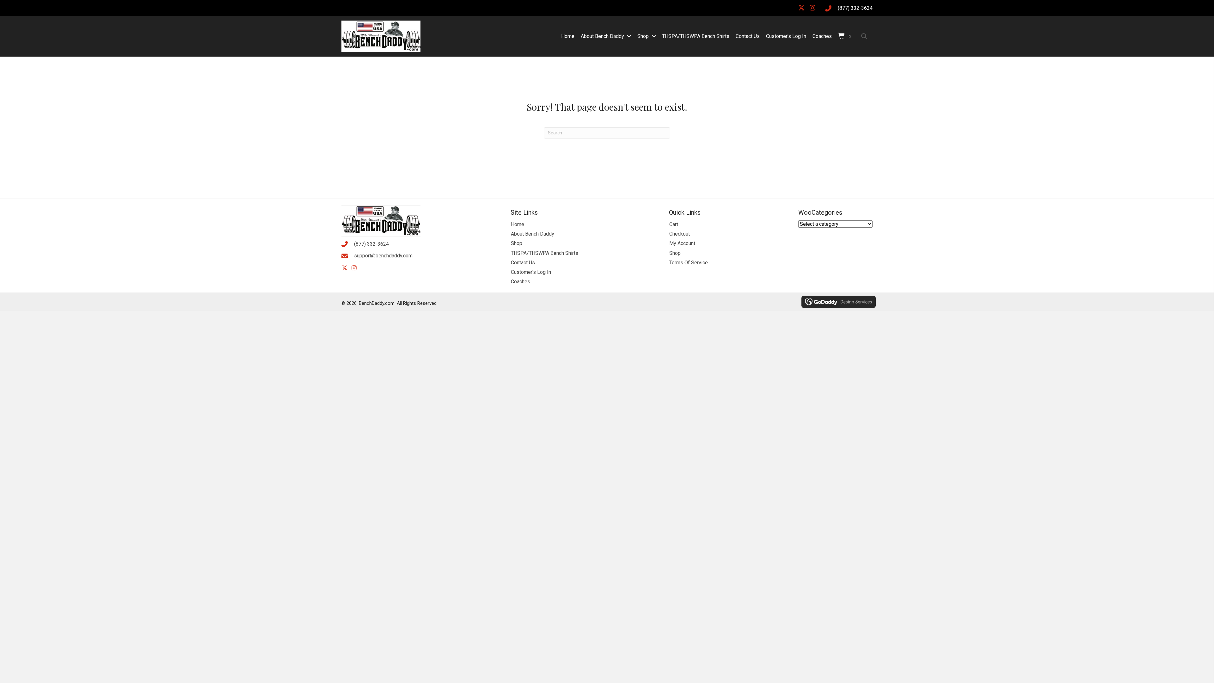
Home (517, 224)
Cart (673, 224)
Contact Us (523, 263)
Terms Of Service (688, 263)
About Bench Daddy (532, 234)
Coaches (520, 282)
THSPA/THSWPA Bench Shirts (544, 253)
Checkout (679, 234)
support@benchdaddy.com (383, 256)
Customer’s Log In (531, 272)
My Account (682, 243)
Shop (516, 243)
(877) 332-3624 (855, 8)
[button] (801, 8)
